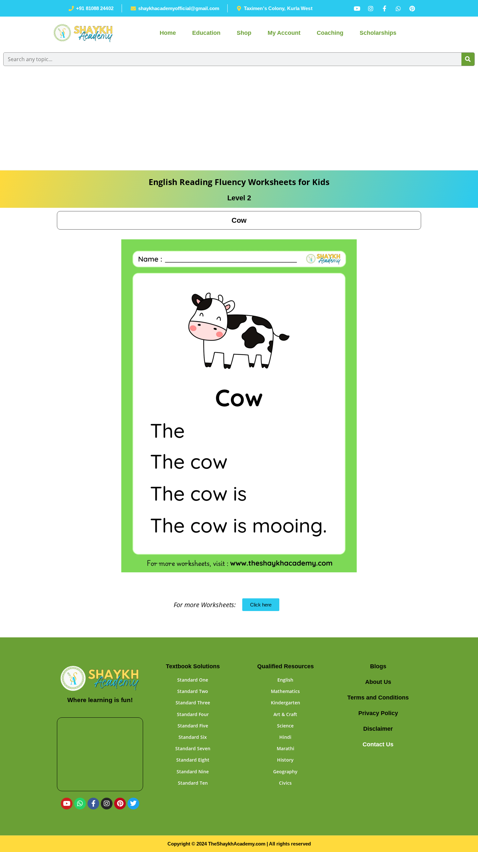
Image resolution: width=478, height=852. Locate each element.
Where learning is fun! (100, 700)
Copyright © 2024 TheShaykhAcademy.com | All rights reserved (239, 843)
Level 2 (239, 198)
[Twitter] (133, 803)
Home (168, 33)
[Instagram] (107, 803)
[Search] (467, 59)
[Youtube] (67, 803)
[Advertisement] (239, 121)
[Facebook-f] (93, 803)
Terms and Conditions (378, 697)
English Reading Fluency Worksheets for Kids (239, 181)
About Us (378, 682)
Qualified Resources (285, 666)
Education (206, 33)
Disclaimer (378, 729)
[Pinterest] (120, 803)
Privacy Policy (378, 713)
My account (284, 33)
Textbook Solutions (193, 666)
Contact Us (378, 744)
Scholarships (378, 33)
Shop (244, 33)
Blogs (378, 666)
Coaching (330, 33)
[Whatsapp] (80, 803)
